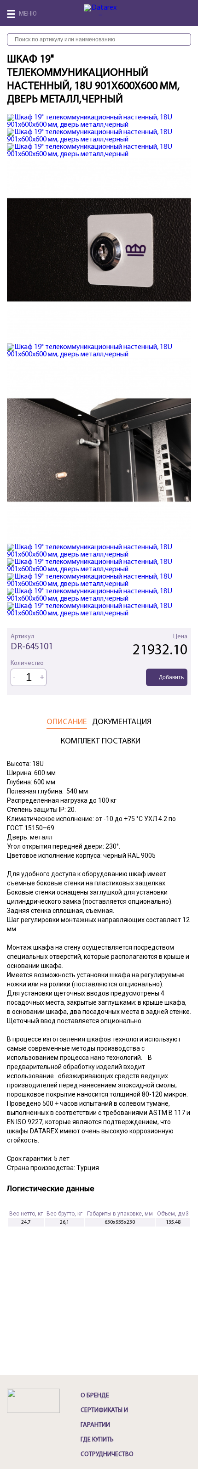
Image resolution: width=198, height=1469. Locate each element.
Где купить (97, 1439)
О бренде (95, 1395)
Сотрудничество (107, 1454)
